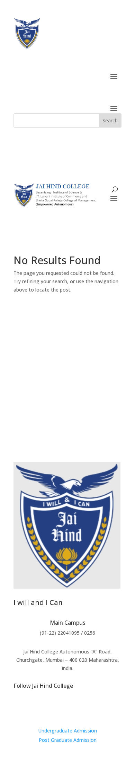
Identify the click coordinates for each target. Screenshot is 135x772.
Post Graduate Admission (68, 740)
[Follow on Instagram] (53, 707)
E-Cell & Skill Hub (68, 352)
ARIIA (61, 340)
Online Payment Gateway (67, 402)
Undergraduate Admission (67, 730)
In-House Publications (95, 377)
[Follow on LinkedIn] (81, 707)
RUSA (105, 340)
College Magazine (35, 377)
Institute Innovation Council (50, 390)
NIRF (83, 340)
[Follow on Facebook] (67, 707)
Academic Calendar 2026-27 (67, 365)
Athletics (106, 390)
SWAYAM (34, 340)
